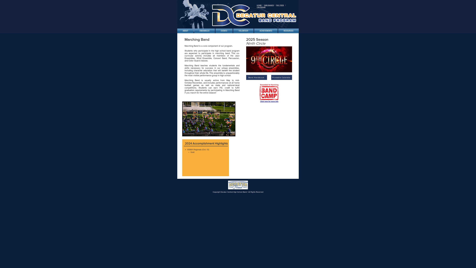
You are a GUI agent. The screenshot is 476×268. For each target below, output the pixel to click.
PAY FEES (280, 5)
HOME (259, 5)
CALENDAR (261, 7)
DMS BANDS (269, 5)
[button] (185, 31)
